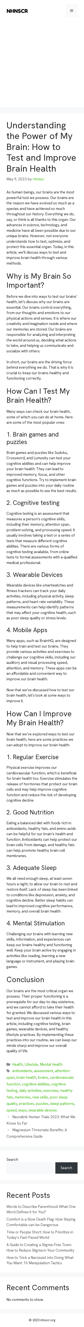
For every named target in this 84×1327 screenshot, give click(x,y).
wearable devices (42, 1110)
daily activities (30, 1090)
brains (43, 1077)
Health (17, 1064)
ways (22, 1110)
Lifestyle (31, 1064)
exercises (51, 1090)
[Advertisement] (42, 65)
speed (11, 1110)
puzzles (42, 1103)
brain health (26, 1077)
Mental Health (51, 1064)
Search (12, 1159)
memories (23, 1097)
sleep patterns (62, 1103)
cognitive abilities (36, 1084)
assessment (43, 1070)
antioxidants (22, 1070)
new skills (40, 1097)
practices (26, 1103)
